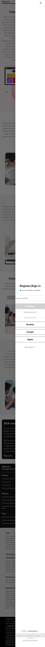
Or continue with (30, 318)
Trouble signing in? (30, 312)
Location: (24, 631)
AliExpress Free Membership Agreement (28, 635)
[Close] (42, 3)
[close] (40, 3)
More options (29, 347)
